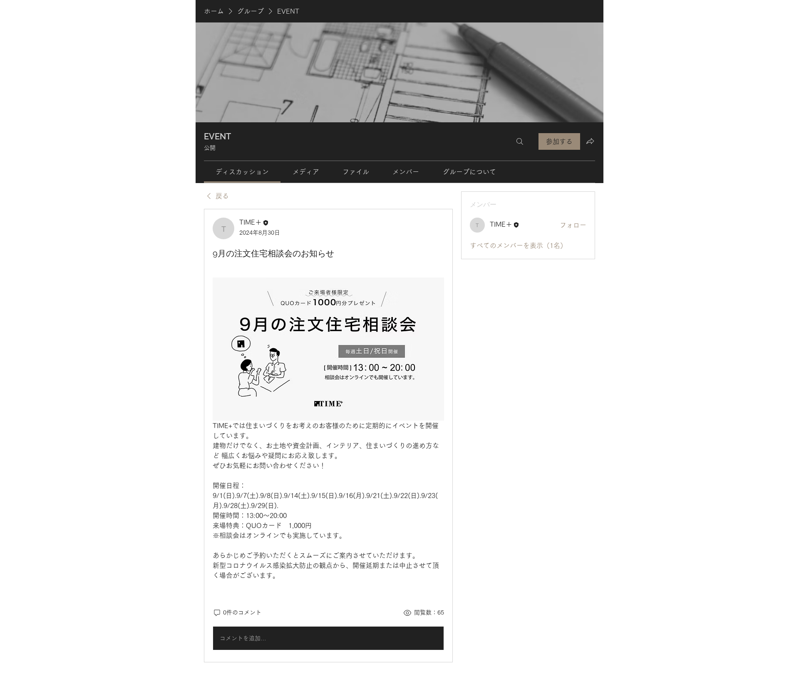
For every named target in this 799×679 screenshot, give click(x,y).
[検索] (520, 141)
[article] (328, 435)
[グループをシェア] (590, 141)
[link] (242, 172)
